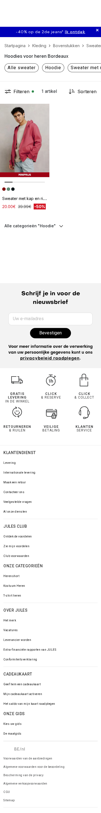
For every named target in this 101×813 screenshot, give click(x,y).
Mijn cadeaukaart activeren (22, 694)
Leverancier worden (17, 639)
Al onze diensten (15, 511)
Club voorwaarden (16, 556)
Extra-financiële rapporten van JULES (29, 649)
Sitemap (9, 800)
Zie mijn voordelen (16, 546)
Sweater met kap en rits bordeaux (33, 198)
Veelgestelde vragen (17, 501)
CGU (6, 791)
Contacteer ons (13, 492)
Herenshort (11, 576)
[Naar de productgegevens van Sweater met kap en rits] (24, 140)
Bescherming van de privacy (23, 775)
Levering (9, 462)
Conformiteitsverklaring (20, 659)
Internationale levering (19, 472)
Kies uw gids (12, 723)
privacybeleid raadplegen (50, 358)
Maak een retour (14, 482)
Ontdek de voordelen (17, 536)
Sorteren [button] (87, 91)
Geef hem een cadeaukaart (22, 684)
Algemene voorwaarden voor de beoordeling (34, 766)
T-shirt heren (12, 595)
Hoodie (53, 67)
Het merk (9, 620)
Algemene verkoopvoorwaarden (25, 783)
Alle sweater (22, 67)
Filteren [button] (21, 91)
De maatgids (12, 733)
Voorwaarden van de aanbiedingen (27, 758)
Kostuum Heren (14, 585)
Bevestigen (50, 333)
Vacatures (10, 630)
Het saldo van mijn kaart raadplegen (29, 703)
